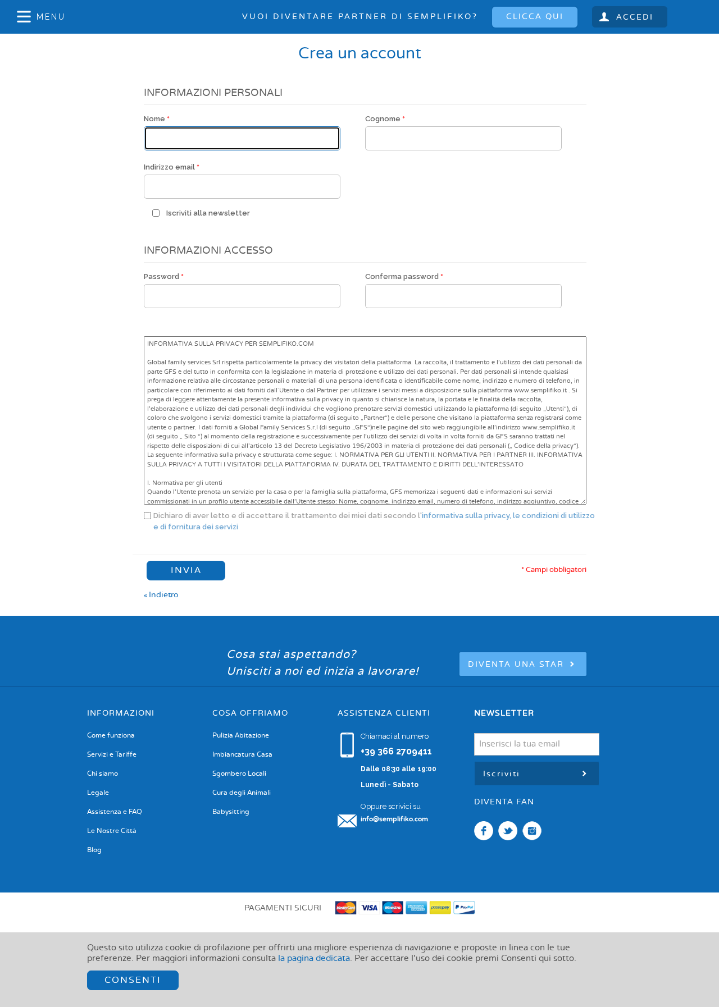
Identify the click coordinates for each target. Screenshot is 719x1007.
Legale (98, 793)
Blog (94, 850)
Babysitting (230, 812)
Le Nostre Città (111, 831)
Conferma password (402, 276)
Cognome (383, 119)
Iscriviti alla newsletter (208, 213)
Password (161, 276)
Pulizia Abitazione (240, 736)
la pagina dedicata (314, 959)
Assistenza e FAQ (114, 812)
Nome (154, 119)
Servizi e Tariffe (111, 755)
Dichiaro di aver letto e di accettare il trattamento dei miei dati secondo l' (374, 521)
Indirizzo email (169, 167)
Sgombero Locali (239, 774)
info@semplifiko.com (394, 819)
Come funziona (111, 736)
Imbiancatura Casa (242, 755)
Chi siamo (102, 774)
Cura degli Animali (241, 793)
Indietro (161, 595)
